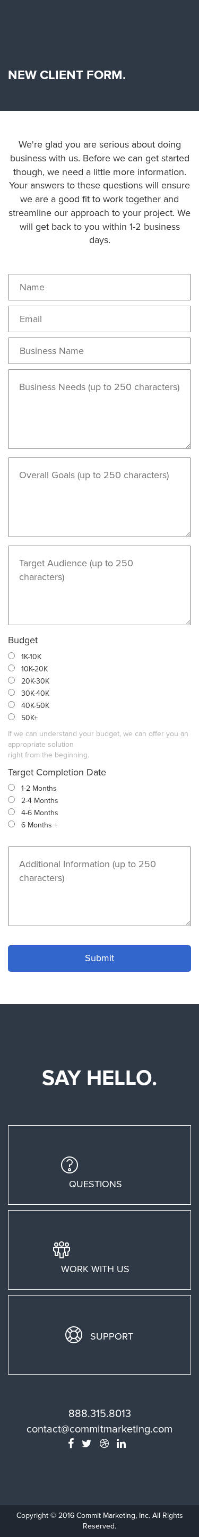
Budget (23, 640)
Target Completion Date (57, 772)
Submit (99, 958)
